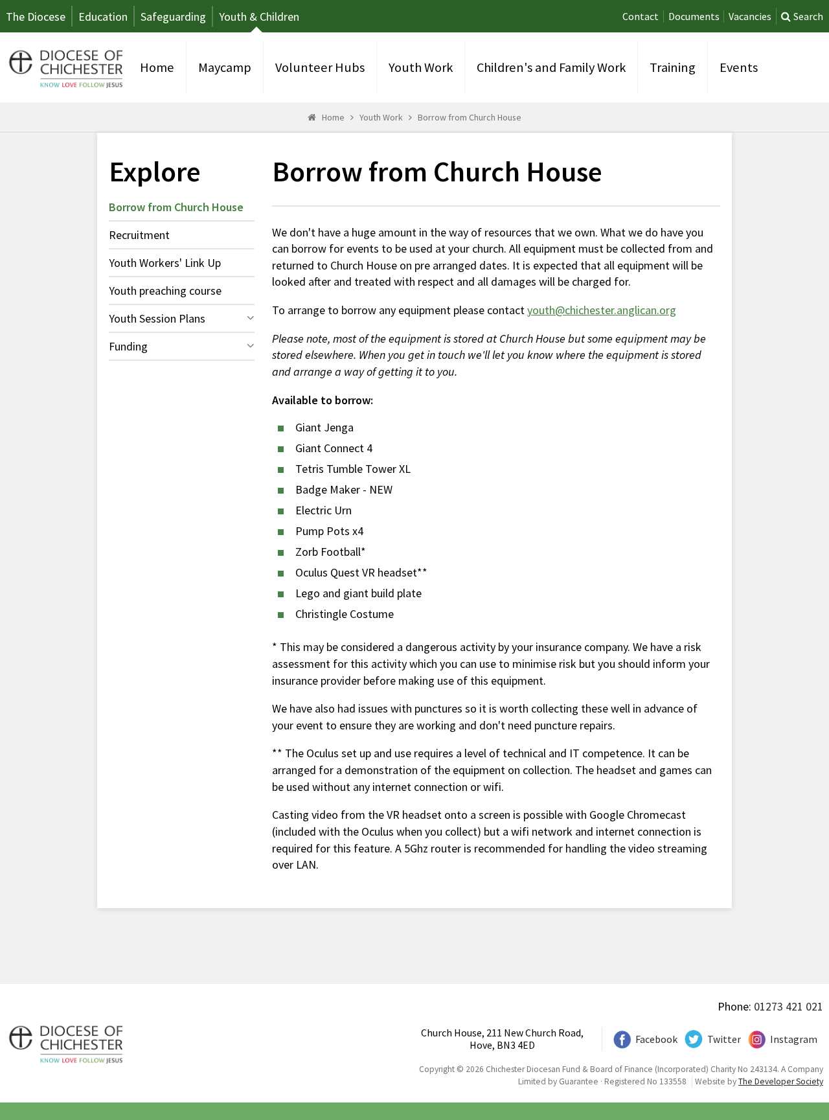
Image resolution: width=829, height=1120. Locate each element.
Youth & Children (259, 16)
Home (157, 67)
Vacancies (750, 16)
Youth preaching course (165, 290)
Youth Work (421, 67)
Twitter (724, 1039)
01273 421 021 (788, 1006)
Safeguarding (173, 16)
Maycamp (224, 67)
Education (103, 16)
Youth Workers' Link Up (165, 262)
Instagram (793, 1039)
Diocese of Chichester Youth (64, 67)
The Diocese (35, 16)
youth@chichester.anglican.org (601, 310)
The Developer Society (780, 1081)
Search (808, 16)
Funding (128, 346)
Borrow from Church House (469, 117)
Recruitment (139, 234)
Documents (694, 16)
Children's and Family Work (551, 67)
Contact (640, 16)
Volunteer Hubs (320, 67)
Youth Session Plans (157, 318)
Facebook (656, 1039)
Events (739, 67)
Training (673, 67)
